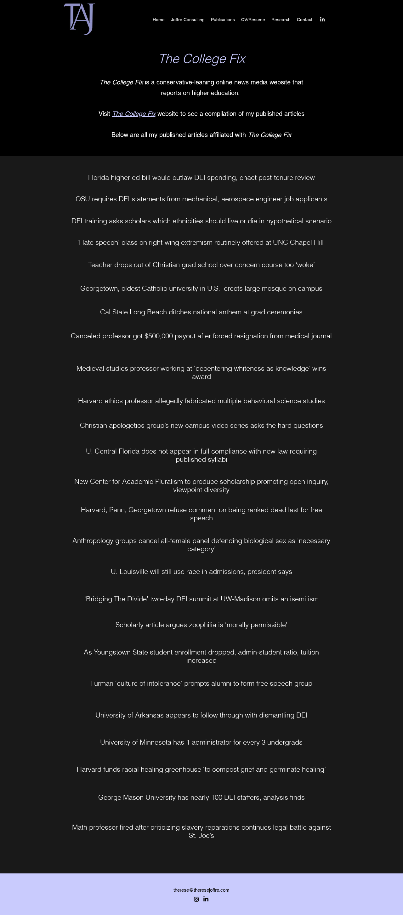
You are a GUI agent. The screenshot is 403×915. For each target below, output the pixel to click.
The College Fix (134, 113)
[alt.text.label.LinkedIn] (322, 19)
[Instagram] (196, 899)
